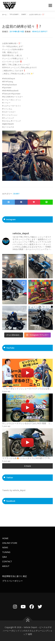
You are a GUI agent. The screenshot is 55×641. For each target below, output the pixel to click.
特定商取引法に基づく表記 (14, 576)
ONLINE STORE (9, 543)
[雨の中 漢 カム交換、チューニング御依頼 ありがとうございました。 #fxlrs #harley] (14, 318)
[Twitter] (40, 607)
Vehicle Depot (40, 31)
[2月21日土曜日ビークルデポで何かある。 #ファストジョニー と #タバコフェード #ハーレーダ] (40, 266)
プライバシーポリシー (12, 580)
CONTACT (7, 561)
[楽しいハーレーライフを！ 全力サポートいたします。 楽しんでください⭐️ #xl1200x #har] (14, 292)
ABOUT (5, 566)
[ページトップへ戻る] (27, 620)
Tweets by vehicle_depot (14, 490)
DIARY (16, 193)
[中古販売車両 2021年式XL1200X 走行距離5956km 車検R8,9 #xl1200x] (40, 318)
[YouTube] (23, 607)
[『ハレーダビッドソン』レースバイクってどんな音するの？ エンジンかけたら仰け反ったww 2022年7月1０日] (27, 373)
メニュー (50, 5)
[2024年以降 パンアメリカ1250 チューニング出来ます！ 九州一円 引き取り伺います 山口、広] (14, 266)
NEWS (5, 547)
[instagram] (15, 607)
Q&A (4, 556)
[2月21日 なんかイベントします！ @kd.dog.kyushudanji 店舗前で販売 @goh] (40, 292)
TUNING (6, 552)
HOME (5, 538)
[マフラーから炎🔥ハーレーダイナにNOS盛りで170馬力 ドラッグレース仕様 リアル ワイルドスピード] (27, 442)
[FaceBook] (31, 607)
